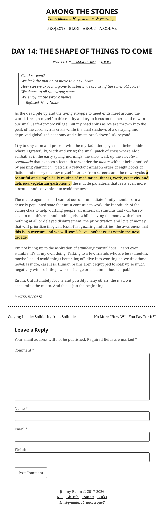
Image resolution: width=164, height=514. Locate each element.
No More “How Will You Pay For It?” (125, 316)
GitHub (72, 496)
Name (21, 408)
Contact (88, 496)
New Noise (50, 102)
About (89, 28)
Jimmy (106, 62)
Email (21, 429)
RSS (60, 496)
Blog (74, 28)
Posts (37, 296)
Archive (108, 28)
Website (21, 449)
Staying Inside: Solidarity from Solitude (42, 316)
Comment (24, 350)
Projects (56, 28)
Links (102, 496)
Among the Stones (82, 11)
